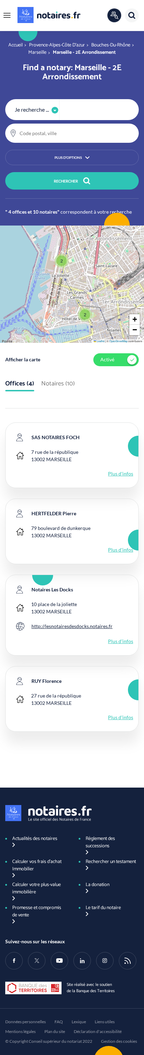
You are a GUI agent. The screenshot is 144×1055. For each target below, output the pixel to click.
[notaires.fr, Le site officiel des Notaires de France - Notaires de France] (48, 813)
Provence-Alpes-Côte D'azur (57, 45)
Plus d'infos (120, 474)
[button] (7, 15)
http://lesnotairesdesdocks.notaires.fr (72, 626)
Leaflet (100, 341)
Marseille (37, 53)
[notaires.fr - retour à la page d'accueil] (48, 15)
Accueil (15, 45)
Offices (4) (19, 384)
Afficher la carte (22, 359)
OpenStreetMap (118, 341)
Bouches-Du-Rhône (110, 45)
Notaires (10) (58, 384)
